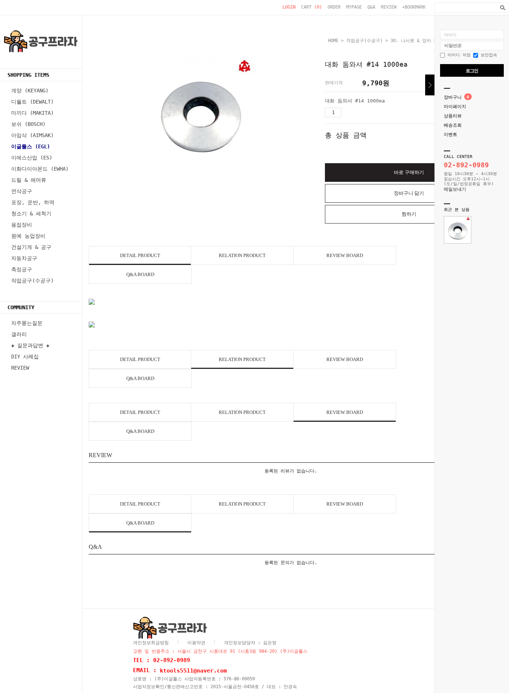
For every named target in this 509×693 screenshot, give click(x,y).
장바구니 (453, 97)
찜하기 (409, 214)
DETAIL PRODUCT (140, 255)
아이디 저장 (458, 55)
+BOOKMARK (414, 7)
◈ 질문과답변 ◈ (30, 345)
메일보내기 (455, 189)
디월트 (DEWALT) (32, 102)
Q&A (371, 7)
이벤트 (450, 134)
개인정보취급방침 (151, 642)
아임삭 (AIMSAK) (32, 135)
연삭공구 (21, 191)
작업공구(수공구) (32, 281)
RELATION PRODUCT (242, 255)
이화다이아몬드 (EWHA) (40, 169)
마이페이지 (455, 106)
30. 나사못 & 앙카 (411, 40)
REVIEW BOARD (344, 255)
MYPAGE (354, 7)
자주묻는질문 (26, 323)
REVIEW (388, 7)
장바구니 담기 (409, 193)
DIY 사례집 (25, 357)
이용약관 (196, 642)
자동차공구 (24, 258)
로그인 (472, 70)
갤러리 (19, 334)
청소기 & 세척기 (31, 213)
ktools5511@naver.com (193, 670)
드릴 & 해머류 (28, 180)
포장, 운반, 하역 (32, 202)
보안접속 (487, 55)
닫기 (429, 85)
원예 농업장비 (28, 236)
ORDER (334, 7)
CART (311, 7)
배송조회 (453, 125)
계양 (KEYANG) (29, 91)
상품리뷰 (453, 115)
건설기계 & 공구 (31, 247)
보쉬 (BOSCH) (28, 124)
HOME (333, 40)
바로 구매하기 (409, 172)
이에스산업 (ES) (31, 158)
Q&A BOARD (140, 274)
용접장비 (21, 225)
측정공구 (21, 269)
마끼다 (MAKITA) (32, 113)
